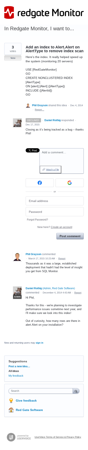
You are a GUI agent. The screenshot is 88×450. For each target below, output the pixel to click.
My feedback (16, 375)
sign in (39, 342)
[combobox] (42, 390)
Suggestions (18, 361)
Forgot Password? (37, 219)
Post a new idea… (19, 366)
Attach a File (52, 169)
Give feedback (26, 400)
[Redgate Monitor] (44, 12)
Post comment (70, 236)
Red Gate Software (29, 410)
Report (61, 258)
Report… (39, 109)
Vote (12, 58)
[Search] (76, 390)
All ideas (14, 371)
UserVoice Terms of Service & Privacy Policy (58, 437)
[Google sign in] (70, 183)
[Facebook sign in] (40, 183)
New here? (54, 227)
